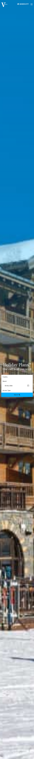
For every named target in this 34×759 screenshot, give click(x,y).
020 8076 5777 (24, 4)
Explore (16, 753)
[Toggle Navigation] (31, 4)
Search (16, 394)
